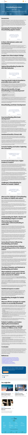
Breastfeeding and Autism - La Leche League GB (8, 362)
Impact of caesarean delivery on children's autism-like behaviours (10, 359)
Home (4, 422)
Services (16, 422)
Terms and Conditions (4, 425)
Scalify (13, 429)
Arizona (4, 427)
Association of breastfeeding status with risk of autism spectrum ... (10, 358)
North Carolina (23, 425)
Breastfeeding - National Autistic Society (7, 361)
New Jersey (16, 425)
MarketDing (16, 429)
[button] (26, 1)
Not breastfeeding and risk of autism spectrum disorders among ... (10, 360)
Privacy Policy (22, 423)
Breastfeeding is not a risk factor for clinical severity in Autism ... (10, 357)
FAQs (3, 423)
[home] (4, 1)
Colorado (10, 427)
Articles (22, 422)
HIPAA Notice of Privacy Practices (11, 425)
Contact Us (16, 423)
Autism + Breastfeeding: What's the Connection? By (8, 363)
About (9, 422)
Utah (15, 427)
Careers (10, 423)
